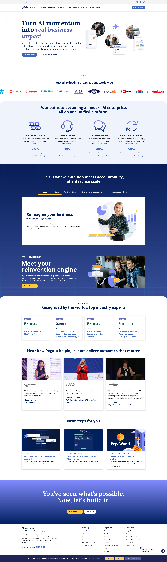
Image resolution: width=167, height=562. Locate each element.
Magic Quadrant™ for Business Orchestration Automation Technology (66, 334)
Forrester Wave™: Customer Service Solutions (95, 334)
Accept (109, 558)
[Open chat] (163, 551)
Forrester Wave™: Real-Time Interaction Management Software (129, 334)
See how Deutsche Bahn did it (130, 156)
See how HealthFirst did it (34, 156)
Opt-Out (120, 558)
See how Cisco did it (66, 156)
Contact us (90, 511)
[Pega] (28, 8)
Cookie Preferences (133, 558)
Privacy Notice (65, 558)
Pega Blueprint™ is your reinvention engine (39, 457)
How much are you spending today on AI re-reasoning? (83, 457)
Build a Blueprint (138, 7)
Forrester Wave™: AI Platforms (33, 332)
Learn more (28, 58)
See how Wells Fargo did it (98, 156)
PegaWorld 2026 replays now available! (122, 457)
